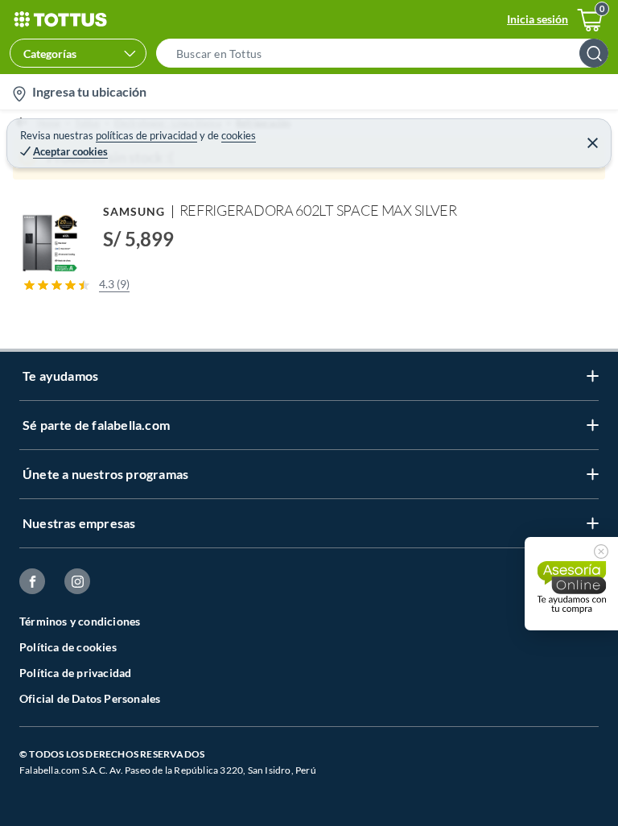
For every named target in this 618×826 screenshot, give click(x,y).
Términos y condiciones (79, 621)
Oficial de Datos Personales (89, 698)
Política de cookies (68, 647)
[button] (387, 53)
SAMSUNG (134, 211)
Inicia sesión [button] (537, 19)
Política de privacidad (75, 672)
